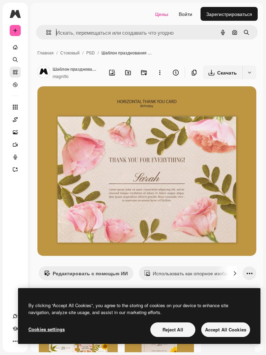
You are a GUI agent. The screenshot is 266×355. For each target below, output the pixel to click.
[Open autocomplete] (45, 32)
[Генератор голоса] (15, 157)
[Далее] (235, 273)
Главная (45, 52)
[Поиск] (15, 59)
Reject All (172, 329)
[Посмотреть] (15, 84)
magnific (61, 76)
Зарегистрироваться (229, 13)
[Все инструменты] (15, 107)
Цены (161, 13)
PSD (90, 52)
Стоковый (70, 52)
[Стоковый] (15, 72)
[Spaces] (15, 119)
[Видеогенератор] (15, 144)
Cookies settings (46, 329)
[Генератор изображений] (15, 132)
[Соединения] (15, 316)
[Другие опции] (160, 72)
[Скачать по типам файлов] (249, 72)
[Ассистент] (15, 169)
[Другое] (15, 341)
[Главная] (15, 47)
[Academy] (15, 328)
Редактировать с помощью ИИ (90, 273)
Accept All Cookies (225, 329)
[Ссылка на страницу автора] (43, 72)
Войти (185, 13)
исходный (84, 99)
